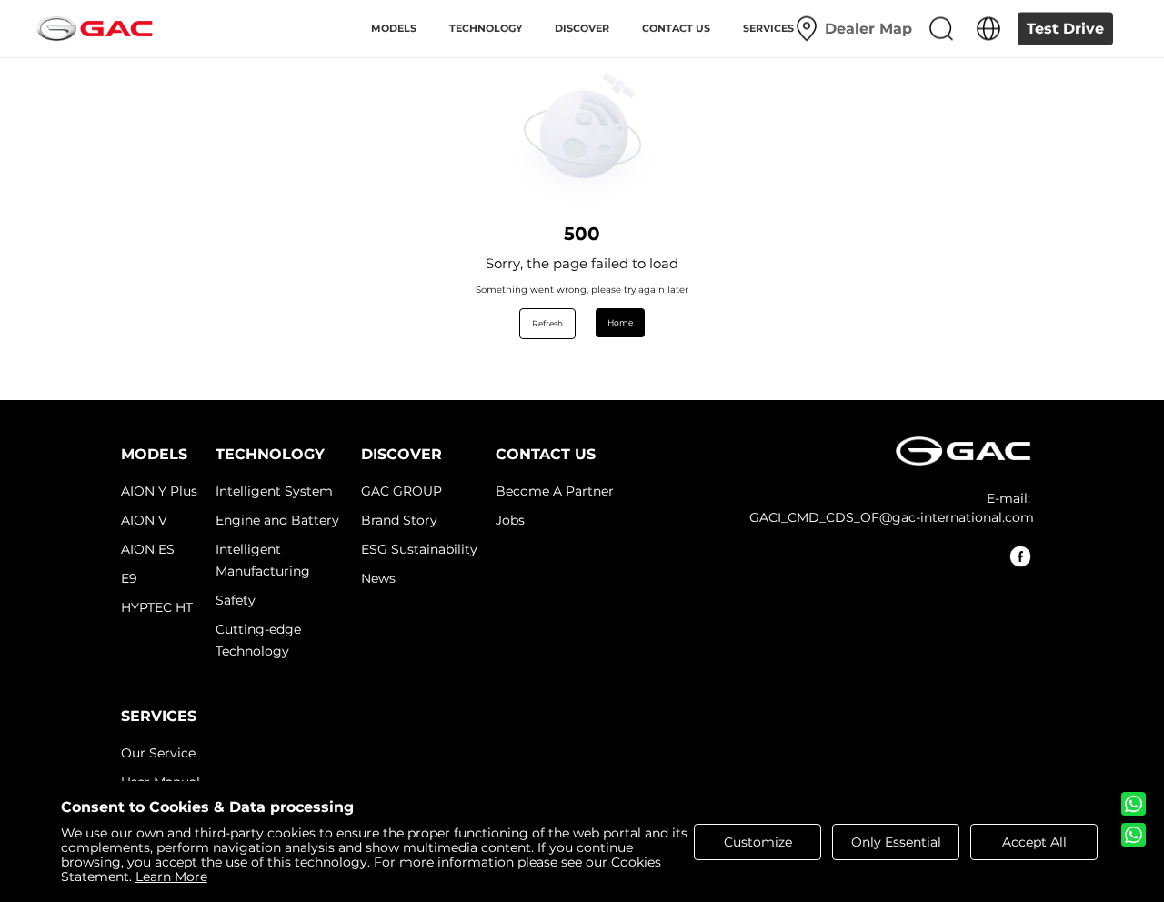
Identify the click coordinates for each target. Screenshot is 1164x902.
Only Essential (896, 842)
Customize (758, 842)
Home (620, 322)
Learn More (171, 876)
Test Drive (1065, 28)
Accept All (1034, 842)
